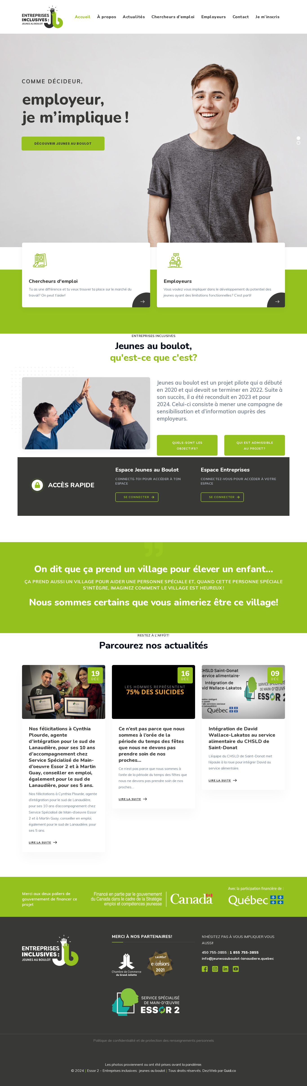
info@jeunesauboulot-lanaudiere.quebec (238, 958)
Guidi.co (230, 1070)
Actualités (134, 17)
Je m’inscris (267, 17)
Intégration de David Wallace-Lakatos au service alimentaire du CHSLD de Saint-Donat (242, 738)
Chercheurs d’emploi (173, 17)
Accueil (83, 17)
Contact (241, 17)
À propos (106, 17)
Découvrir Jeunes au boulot (63, 143)
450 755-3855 (214, 952)
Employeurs (213, 17)
